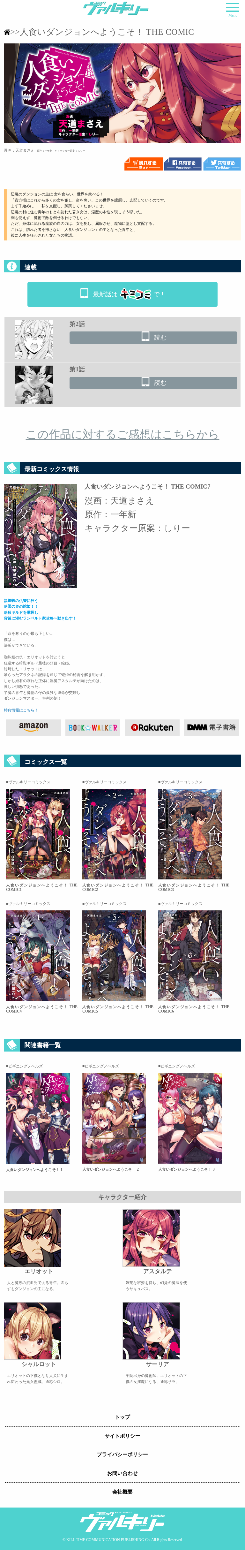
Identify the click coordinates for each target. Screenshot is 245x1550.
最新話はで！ (129, 294)
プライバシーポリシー (122, 1454)
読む (160, 337)
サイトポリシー (122, 1436)
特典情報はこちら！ (21, 710)
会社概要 (122, 1491)
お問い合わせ (122, 1473)
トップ (122, 1417)
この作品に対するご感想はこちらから (122, 434)
